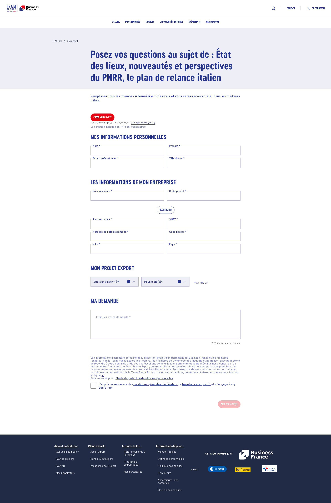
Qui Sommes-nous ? (67, 451)
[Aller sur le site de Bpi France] (242, 469)
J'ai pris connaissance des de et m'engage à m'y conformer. (167, 385)
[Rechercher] (273, 8)
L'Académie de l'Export (103, 465)
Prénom (174, 145)
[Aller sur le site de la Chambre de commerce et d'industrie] (217, 469)
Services (150, 21)
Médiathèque (212, 21)
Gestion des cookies (170, 490)
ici (103, 375)
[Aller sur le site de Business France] (256, 454)
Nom (96, 145)
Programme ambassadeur (131, 463)
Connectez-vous (143, 123)
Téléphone (176, 158)
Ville (96, 244)
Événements (194, 21)
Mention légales (167, 451)
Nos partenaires (133, 471)
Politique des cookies (170, 465)
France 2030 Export (101, 458)
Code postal (177, 191)
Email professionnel (105, 158)
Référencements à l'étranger (134, 453)
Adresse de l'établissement (110, 231)
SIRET (173, 219)
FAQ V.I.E (61, 465)
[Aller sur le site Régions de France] (268, 468)
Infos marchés (132, 21)
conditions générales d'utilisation (155, 384)
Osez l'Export (97, 451)
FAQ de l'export (65, 458)
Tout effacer (201, 283)
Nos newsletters (65, 472)
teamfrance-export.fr (196, 384)
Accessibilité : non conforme (168, 481)
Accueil (116, 21)
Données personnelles (171, 458)
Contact (291, 8)
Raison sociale (102, 191)
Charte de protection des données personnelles (144, 378)
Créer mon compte (102, 117)
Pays (173, 244)
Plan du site (164, 472)
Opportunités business (171, 21)
